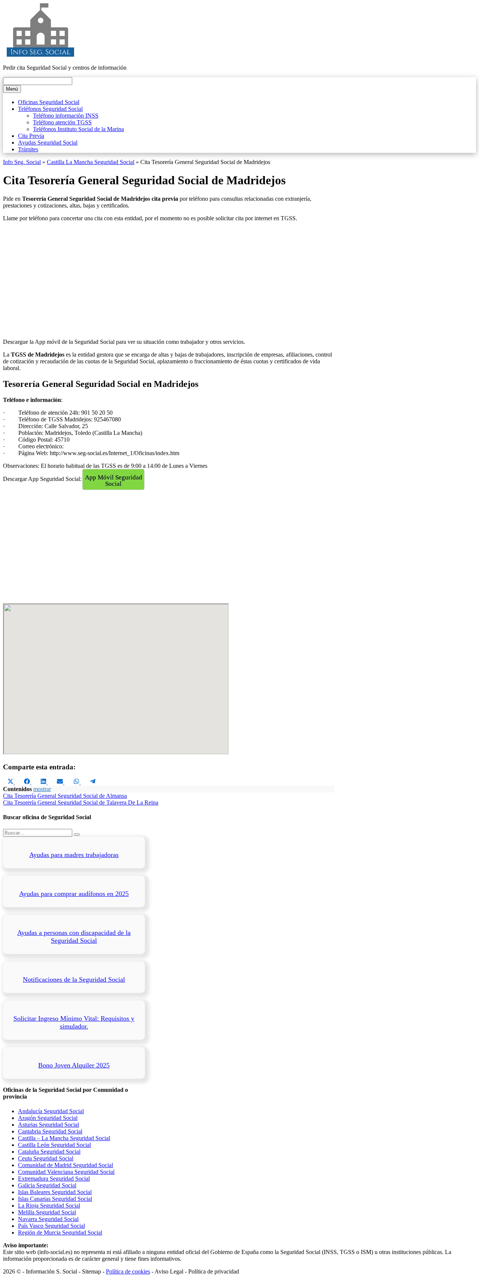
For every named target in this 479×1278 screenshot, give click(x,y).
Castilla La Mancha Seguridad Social (90, 162)
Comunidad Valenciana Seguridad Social (66, 1172)
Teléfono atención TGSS (62, 122)
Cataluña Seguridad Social (49, 1151)
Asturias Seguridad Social (48, 1124)
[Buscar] (77, 834)
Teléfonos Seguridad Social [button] (50, 109)
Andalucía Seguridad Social (51, 1111)
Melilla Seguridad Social (47, 1212)
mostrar (42, 789)
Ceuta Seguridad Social (45, 1158)
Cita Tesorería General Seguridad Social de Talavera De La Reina (80, 802)
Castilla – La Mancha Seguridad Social (64, 1138)
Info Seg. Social (22, 162)
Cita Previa (31, 136)
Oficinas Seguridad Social (48, 102)
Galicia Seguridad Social (47, 1185)
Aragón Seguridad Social (47, 1118)
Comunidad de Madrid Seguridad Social (65, 1165)
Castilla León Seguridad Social (54, 1145)
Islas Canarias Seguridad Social (55, 1199)
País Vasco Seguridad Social (51, 1226)
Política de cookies (128, 1271)
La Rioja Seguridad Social (49, 1205)
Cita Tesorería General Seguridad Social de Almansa (65, 796)
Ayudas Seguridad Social (47, 142)
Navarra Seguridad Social (48, 1219)
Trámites (28, 149)
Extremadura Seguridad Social (54, 1178)
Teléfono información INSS (65, 115)
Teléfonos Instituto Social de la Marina (78, 129)
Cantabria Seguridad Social (50, 1131)
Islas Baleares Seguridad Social (55, 1192)
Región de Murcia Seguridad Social (60, 1232)
